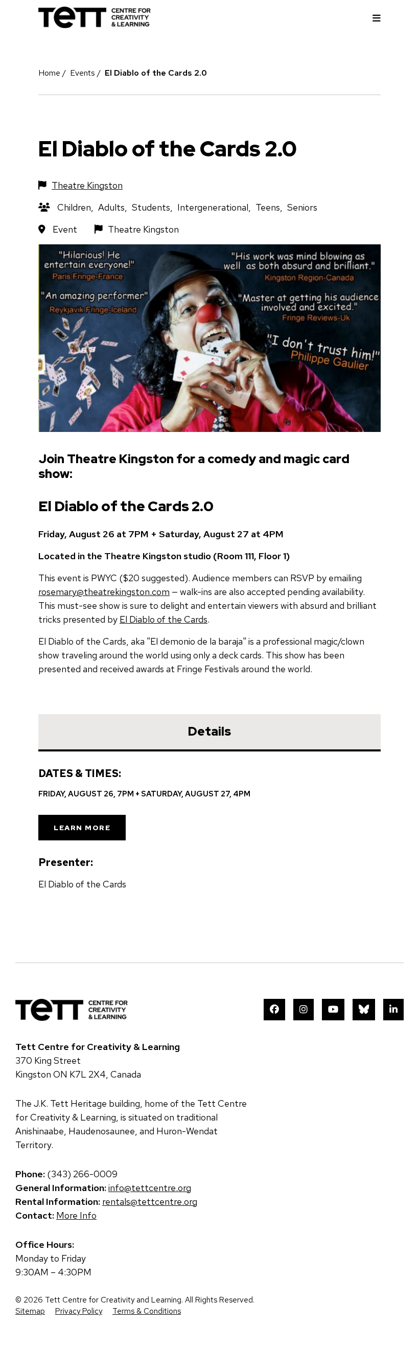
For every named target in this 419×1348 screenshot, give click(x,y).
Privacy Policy (78, 1311)
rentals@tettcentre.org (149, 1201)
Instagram (303, 1009)
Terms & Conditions (146, 1311)
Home (49, 72)
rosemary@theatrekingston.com (104, 592)
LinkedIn (393, 1009)
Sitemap (30, 1311)
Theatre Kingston (87, 185)
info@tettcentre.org (149, 1188)
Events (82, 72)
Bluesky (364, 1009)
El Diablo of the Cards (163, 619)
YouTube (333, 1009)
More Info (76, 1215)
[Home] (94, 25)
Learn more (82, 827)
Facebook (274, 1009)
